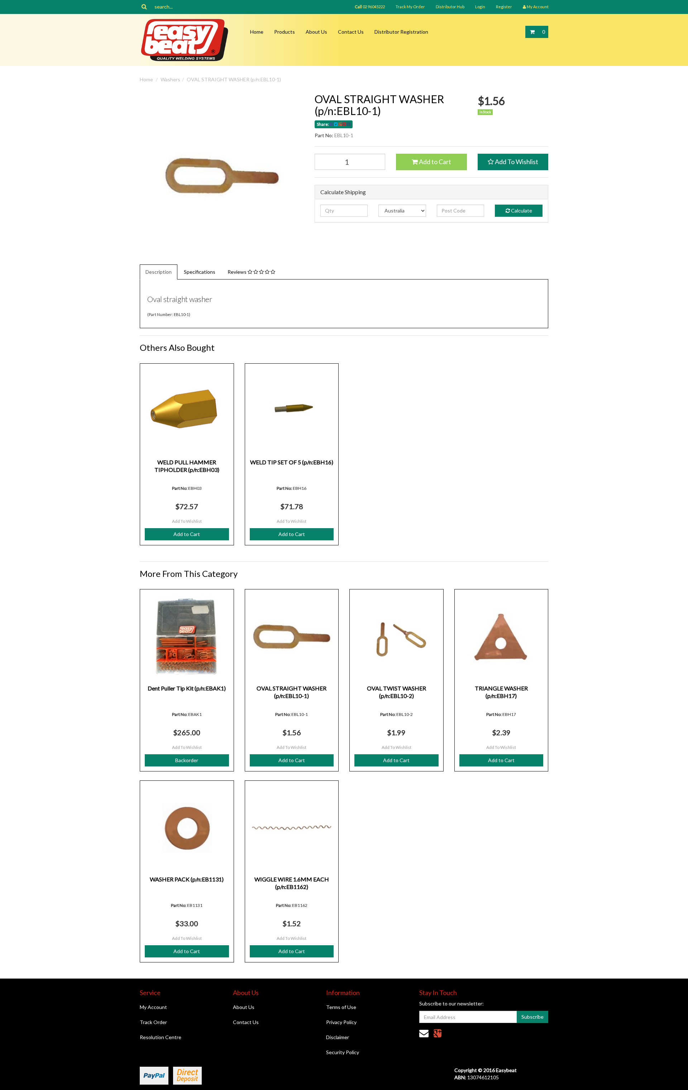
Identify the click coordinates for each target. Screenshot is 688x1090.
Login (480, 6)
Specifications (199, 272)
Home (256, 32)
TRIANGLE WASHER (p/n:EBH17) (501, 692)
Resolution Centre (160, 1037)
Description (158, 272)
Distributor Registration (401, 32)
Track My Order (410, 6)
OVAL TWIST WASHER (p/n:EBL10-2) (396, 692)
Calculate (521, 210)
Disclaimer (337, 1037)
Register (504, 6)
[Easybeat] (184, 39)
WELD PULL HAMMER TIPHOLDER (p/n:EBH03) (186, 466)
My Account (153, 1007)
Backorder (186, 760)
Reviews (238, 272)
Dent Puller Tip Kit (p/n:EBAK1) (187, 688)
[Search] (144, 7)
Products (284, 32)
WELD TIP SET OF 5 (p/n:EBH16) (291, 462)
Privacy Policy (341, 1022)
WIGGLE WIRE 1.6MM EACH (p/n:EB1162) (291, 883)
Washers (170, 79)
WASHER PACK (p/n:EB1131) (187, 879)
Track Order (153, 1022)
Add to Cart (434, 162)
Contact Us (351, 32)
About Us (316, 32)
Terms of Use (341, 1007)
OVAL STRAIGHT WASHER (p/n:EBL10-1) (234, 79)
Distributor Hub (450, 6)
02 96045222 (370, 6)
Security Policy (342, 1052)
